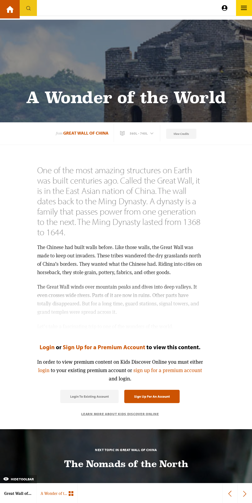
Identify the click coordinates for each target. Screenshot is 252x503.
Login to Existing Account (89, 396)
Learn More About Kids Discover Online (120, 414)
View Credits (181, 134)
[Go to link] (10, 9)
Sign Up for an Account (152, 396)
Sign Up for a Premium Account (104, 347)
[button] (137, 133)
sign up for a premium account (167, 370)
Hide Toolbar (22, 479)
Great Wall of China (86, 133)
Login (47, 347)
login (43, 370)
